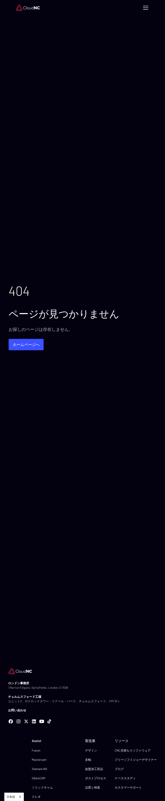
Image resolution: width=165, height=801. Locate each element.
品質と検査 (92, 787)
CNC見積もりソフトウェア (133, 750)
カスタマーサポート (128, 787)
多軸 (88, 759)
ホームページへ (26, 344)
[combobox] (14, 797)
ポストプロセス (95, 778)
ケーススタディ (125, 778)
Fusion (36, 750)
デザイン (91, 750)
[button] (145, 8)
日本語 (11, 796)
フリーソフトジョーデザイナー (136, 759)
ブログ (119, 769)
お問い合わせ (17, 710)
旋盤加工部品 (94, 769)
